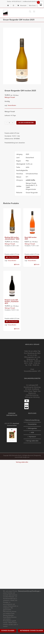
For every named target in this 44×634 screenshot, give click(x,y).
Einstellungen (36, 591)
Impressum (32, 436)
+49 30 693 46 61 (16, 1)
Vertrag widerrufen (32, 441)
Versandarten (32, 424)
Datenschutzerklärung (32, 420)
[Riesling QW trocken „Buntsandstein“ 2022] (12, 221)
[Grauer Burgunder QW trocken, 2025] (22, 56)
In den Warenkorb (26, 122)
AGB (32, 432)
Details (17, 264)
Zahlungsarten (32, 428)
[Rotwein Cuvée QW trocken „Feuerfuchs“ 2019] (12, 284)
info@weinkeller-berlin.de (30, 1)
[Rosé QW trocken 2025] (32, 221)
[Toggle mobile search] (30, 11)
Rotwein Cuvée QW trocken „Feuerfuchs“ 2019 (12, 301)
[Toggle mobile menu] (34, 11)
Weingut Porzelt (10, 97)
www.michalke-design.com (22, 457)
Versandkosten (12, 105)
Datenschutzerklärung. (25, 591)
